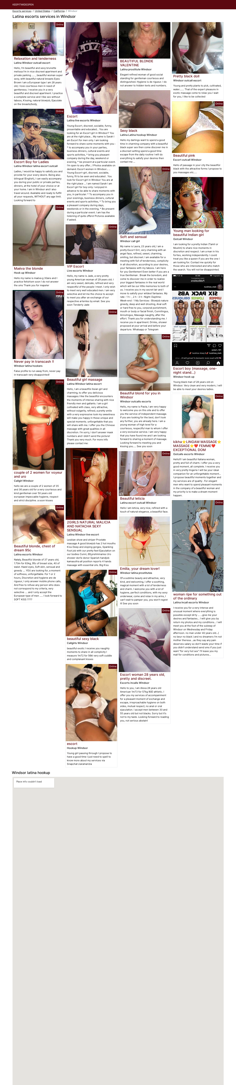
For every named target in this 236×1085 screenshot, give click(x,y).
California (59, 11)
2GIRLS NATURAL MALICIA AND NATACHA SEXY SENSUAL (88, 526)
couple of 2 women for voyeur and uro (38, 474)
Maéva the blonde (28, 268)
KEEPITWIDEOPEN (23, 4)
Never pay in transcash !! (34, 362)
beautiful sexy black (83, 639)
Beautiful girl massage (84, 380)
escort (72, 744)
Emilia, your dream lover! (140, 569)
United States (42, 11)
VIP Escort (75, 266)
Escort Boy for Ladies (31, 162)
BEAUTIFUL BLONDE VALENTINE (136, 63)
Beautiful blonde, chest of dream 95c (34, 548)
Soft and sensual (133, 237)
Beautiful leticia (132, 498)
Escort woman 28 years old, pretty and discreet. (142, 677)
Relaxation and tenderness (35, 58)
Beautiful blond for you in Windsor (140, 395)
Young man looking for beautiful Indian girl (191, 233)
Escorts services (22, 11)
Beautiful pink (184, 155)
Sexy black (128, 131)
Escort (72, 116)
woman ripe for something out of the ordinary (197, 596)
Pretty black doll (186, 76)
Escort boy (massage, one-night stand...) (195, 370)
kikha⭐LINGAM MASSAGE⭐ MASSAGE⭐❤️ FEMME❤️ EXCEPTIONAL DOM (197, 446)
